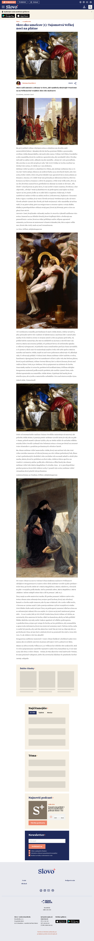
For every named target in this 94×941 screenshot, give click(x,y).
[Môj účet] (84, 7)
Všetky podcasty (38, 823)
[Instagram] (84, 2)
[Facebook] (80, 2)
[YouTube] (87, 2)
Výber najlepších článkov (39, 851)
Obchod (24, 884)
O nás (24, 880)
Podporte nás (70, 880)
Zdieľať (70, 83)
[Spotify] (91, 2)
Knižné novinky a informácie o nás (41, 855)
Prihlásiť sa (37, 846)
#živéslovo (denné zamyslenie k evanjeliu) (44, 853)
